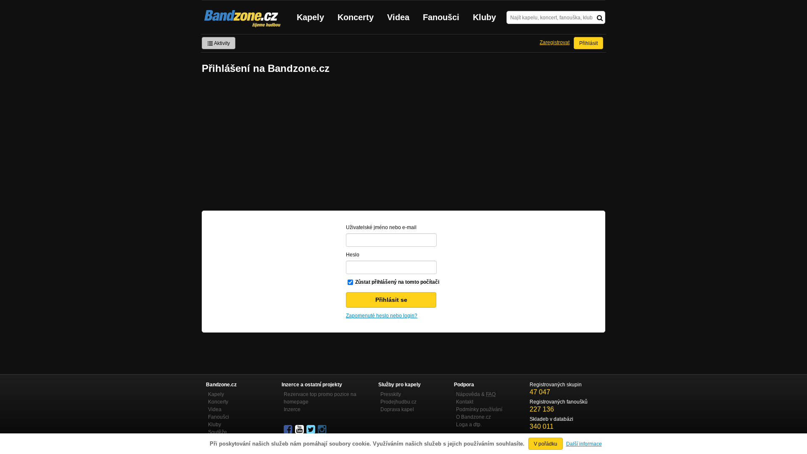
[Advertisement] (403, 143)
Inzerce (292, 409)
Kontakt (464, 402)
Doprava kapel (397, 409)
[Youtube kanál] (300, 429)
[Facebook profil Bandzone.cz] (289, 429)
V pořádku (545, 444)
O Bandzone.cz (473, 417)
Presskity (390, 394)
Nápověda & (476, 394)
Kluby (484, 17)
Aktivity (221, 43)
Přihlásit (588, 43)
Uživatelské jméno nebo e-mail (381, 227)
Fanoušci (441, 17)
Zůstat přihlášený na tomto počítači (397, 282)
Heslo (352, 255)
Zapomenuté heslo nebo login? (381, 316)
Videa (398, 17)
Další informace (584, 444)
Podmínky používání (479, 409)
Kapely (310, 17)
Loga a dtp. (469, 425)
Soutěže (217, 432)
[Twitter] (311, 429)
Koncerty (356, 17)
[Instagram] (323, 429)
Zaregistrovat (555, 42)
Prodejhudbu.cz (398, 402)
